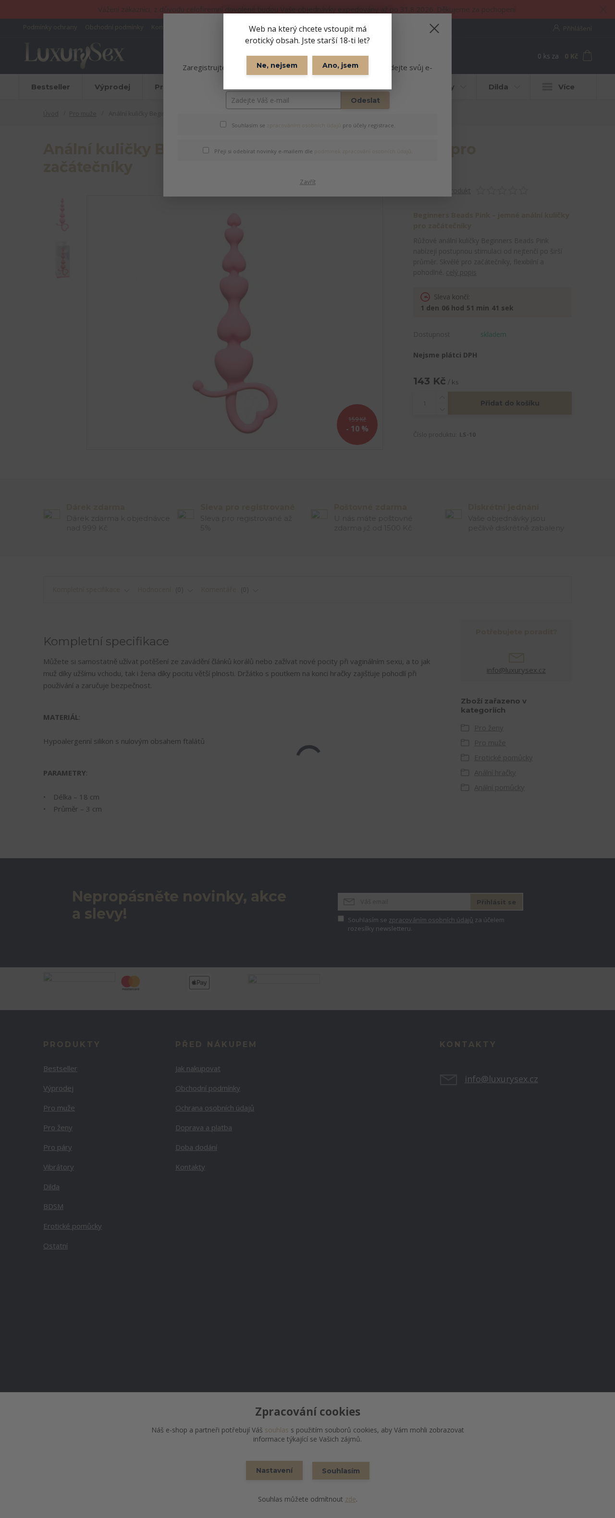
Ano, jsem (340, 65)
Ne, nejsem (277, 65)
